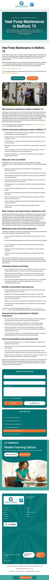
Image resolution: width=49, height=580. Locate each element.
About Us (6, 508)
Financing (6, 514)
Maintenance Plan (31, 512)
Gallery (5, 512)
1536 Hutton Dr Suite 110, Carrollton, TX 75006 (12, 555)
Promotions (6, 516)
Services (28, 508)
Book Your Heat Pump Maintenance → (12, 68)
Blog (28, 510)
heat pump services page (10, 73)
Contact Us (6, 510)
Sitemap (38, 571)
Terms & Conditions (16, 398)
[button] (34, 577)
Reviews (28, 514)
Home (12, 17)
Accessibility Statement (30, 571)
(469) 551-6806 (7, 560)
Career (28, 516)
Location (6, 518)
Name (5, 374)
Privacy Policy (12, 571)
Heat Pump (17, 17)
